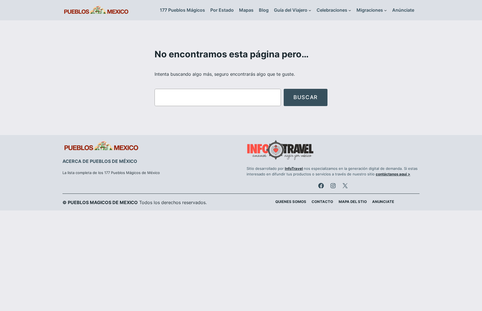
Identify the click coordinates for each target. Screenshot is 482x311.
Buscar (305, 97)
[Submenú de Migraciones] (385, 10)
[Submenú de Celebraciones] (349, 10)
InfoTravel (294, 168)
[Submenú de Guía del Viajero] (310, 10)
